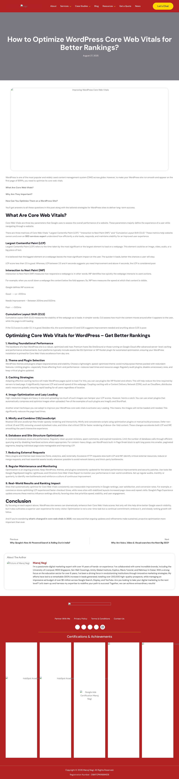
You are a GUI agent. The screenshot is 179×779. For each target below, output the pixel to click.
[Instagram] (102, 627)
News (137, 6)
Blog (96, 6)
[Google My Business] (90, 627)
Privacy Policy (80, 618)
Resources (108, 6)
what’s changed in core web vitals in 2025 (50, 518)
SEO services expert (35, 236)
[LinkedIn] (77, 627)
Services (64, 6)
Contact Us (119, 618)
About (53, 6)
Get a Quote (125, 6)
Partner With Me (62, 618)
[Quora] (83, 627)
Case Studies (81, 6)
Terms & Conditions (100, 618)
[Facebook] (96, 627)
